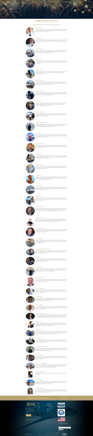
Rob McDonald (39, 69)
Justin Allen (39, 101)
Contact (38, 412)
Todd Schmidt (39, 329)
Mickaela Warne (40, 217)
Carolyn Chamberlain (41, 122)
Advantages (38, 407)
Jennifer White (39, 354)
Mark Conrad (39, 296)
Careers (38, 410)
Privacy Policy (39, 413)
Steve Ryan (38, 175)
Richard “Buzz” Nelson (41, 346)
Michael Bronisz (40, 371)
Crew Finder (38, 406)
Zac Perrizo (38, 154)
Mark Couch (39, 27)
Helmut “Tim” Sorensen (41, 363)
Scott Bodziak (39, 379)
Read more (50, 31)
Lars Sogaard (39, 91)
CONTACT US (28, 415)
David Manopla (39, 305)
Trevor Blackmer (40, 206)
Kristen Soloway (40, 388)
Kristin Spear (39, 267)
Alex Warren (39, 59)
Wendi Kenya (39, 321)
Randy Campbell (40, 80)
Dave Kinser (38, 133)
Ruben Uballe (39, 38)
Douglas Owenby (40, 228)
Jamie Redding (39, 164)
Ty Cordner (38, 338)
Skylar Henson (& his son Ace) (43, 249)
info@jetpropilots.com (49, 412)
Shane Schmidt (39, 143)
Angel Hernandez (40, 288)
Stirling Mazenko (40, 277)
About (38, 409)
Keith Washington (40, 313)
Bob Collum (38, 257)
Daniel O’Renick (39, 112)
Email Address (60, 426)
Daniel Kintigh (39, 238)
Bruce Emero (39, 196)
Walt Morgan (39, 185)
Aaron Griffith (39, 48)
